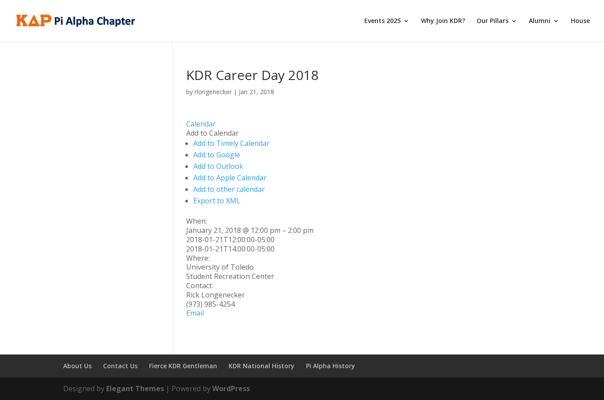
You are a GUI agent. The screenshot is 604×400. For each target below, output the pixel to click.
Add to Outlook (218, 166)
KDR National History (261, 366)
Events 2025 (382, 21)
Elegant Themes (135, 388)
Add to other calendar (229, 189)
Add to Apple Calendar (230, 178)
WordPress (231, 388)
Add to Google (216, 155)
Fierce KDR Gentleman (183, 366)
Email (195, 313)
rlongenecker (213, 92)
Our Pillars (492, 21)
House (580, 21)
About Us (77, 366)
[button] (212, 133)
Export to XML (217, 201)
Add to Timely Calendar (231, 143)
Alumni (539, 21)
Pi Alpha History (330, 366)
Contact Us (120, 366)
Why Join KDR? (443, 21)
